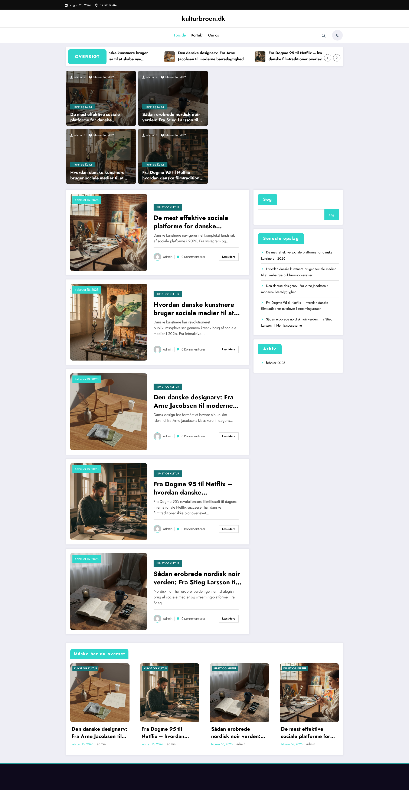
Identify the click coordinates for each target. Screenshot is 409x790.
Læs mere (228, 257)
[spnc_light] (337, 35)
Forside (180, 35)
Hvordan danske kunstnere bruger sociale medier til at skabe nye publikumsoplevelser (103, 56)
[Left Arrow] (327, 57)
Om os (213, 35)
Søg (267, 199)
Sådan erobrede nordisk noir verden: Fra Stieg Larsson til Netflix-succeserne (171, 117)
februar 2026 (275, 362)
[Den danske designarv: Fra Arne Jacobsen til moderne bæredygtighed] (108, 411)
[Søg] (323, 36)
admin (77, 77)
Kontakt (197, 35)
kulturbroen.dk (203, 18)
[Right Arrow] (336, 57)
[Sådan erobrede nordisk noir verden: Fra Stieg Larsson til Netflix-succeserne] (173, 98)
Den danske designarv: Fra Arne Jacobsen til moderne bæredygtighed (196, 56)
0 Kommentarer (193, 257)
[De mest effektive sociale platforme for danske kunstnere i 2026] (101, 98)
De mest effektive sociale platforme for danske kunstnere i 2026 (95, 117)
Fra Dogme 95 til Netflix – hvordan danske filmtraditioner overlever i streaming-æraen (285, 56)
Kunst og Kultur (82, 107)
